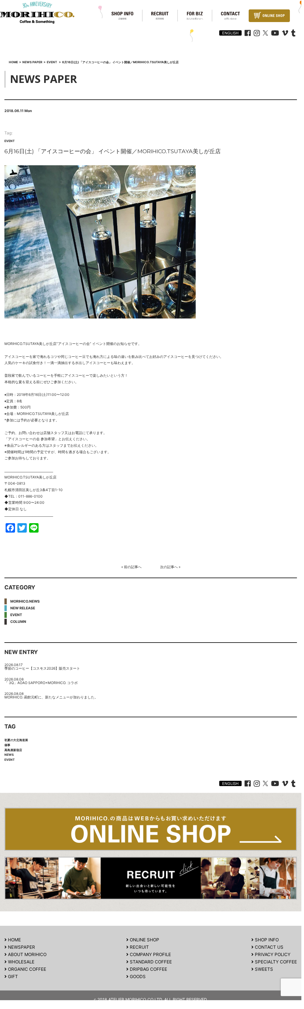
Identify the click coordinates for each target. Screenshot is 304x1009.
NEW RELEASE (22, 608)
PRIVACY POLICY (272, 954)
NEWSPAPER (21, 947)
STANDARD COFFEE (150, 962)
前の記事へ (133, 567)
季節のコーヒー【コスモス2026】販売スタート (42, 668)
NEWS (9, 754)
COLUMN (18, 621)
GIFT (12, 976)
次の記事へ (169, 567)
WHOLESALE (20, 962)
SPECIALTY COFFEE (275, 962)
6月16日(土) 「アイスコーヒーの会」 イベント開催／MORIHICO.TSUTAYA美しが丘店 (112, 151)
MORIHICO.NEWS (25, 601)
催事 (7, 745)
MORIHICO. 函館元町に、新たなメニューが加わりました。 (51, 697)
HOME (14, 940)
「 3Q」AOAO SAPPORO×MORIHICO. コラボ (41, 683)
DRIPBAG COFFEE (148, 969)
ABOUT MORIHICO (26, 954)
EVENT (9, 141)
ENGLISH (230, 33)
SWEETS (263, 969)
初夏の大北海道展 (16, 740)
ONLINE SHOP (144, 940)
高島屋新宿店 (13, 750)
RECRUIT (139, 947)
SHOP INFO (266, 940)
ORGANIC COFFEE (26, 969)
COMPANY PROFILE (150, 954)
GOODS (137, 976)
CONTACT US (268, 947)
